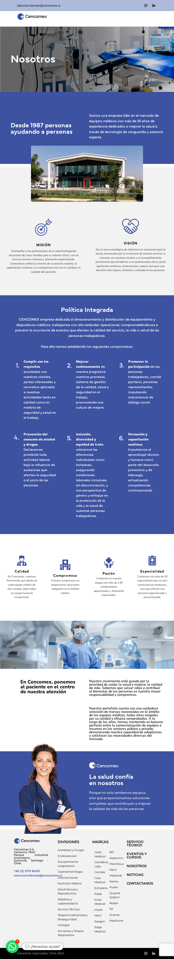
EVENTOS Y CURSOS (137, 855)
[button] (12, 946)
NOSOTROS (137, 866)
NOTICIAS (135, 875)
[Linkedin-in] (153, 5)
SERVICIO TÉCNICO (135, 843)
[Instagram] (145, 5)
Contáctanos (140, 883)
